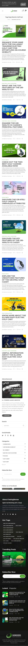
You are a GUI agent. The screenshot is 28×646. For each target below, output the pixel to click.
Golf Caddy (14, 458)
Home (9, 19)
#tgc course (5, 540)
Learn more (23, 3)
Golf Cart (14, 461)
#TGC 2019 (19, 536)
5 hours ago (6, 564)
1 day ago (11, 605)
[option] (14, 559)
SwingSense (4, 62)
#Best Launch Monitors (8, 525)
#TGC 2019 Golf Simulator (18, 538)
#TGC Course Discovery (16, 540)
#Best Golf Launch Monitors (9, 523)
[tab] (5, 588)
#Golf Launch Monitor (8, 529)
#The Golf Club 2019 (7, 543)
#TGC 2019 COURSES (7, 538)
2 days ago (11, 613)
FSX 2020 (14, 455)
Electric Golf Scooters (9, 83)
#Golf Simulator (19, 532)
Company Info (14, 444)
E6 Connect (14, 450)
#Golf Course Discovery (8, 527)
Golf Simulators (7, 313)
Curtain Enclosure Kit (14, 447)
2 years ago (9, 99)
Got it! (23, 4)
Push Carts (5, 40)
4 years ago (9, 329)
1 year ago (9, 62)
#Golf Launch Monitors (8, 532)
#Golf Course (18, 525)
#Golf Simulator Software (8, 536)
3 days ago (11, 622)
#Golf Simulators (7, 534)
